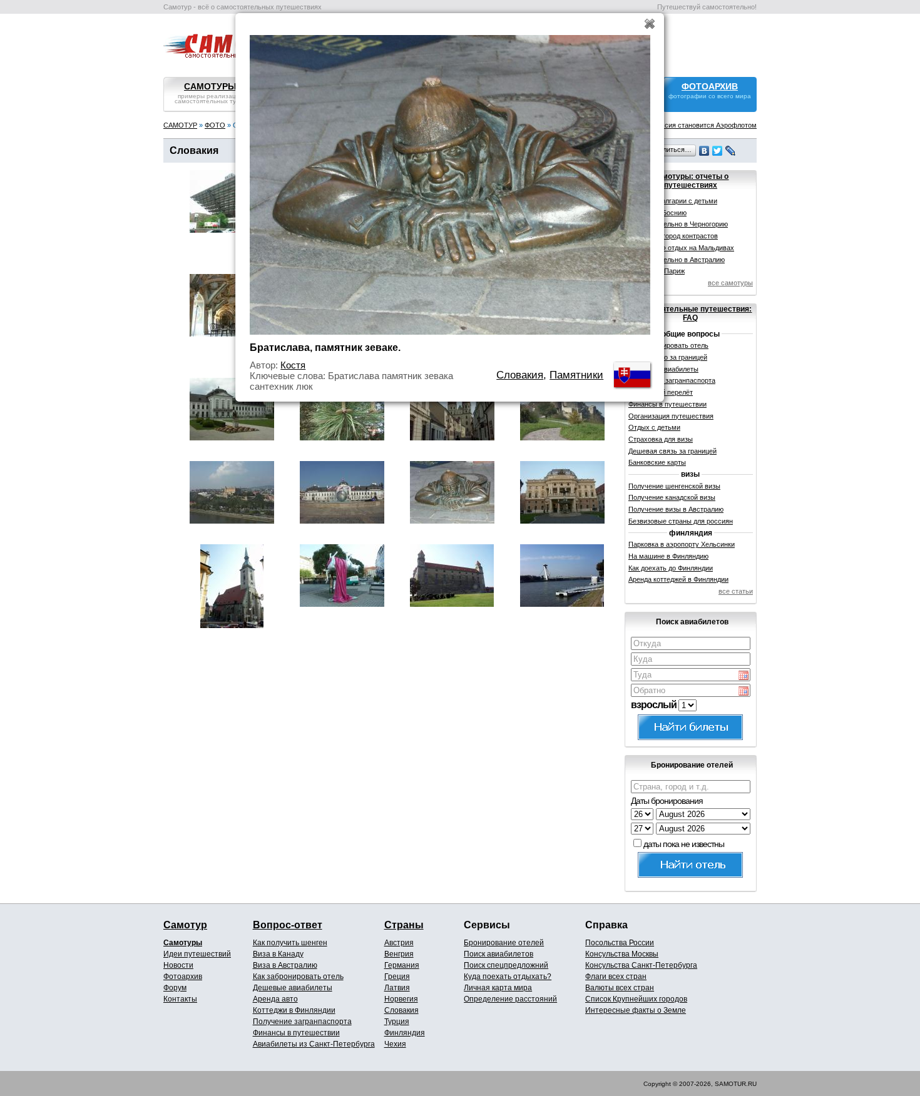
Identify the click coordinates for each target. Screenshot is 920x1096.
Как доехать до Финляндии (670, 568)
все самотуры (730, 283)
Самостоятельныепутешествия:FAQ (690, 313)
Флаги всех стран (616, 976)
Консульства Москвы (621, 954)
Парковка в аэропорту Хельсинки (681, 544)
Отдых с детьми (654, 427)
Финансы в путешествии (296, 1032)
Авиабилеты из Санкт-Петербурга (314, 1044)
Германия (401, 965)
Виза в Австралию (285, 965)
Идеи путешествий (197, 954)
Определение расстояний (510, 999)
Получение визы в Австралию (675, 509)
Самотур (185, 925)
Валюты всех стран (619, 987)
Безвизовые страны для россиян (680, 521)
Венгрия (399, 954)
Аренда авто (275, 999)
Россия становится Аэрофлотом (705, 125)
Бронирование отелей (504, 942)
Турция (396, 1021)
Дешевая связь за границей (672, 451)
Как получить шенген (290, 942)
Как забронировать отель (298, 976)
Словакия (401, 1010)
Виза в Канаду (278, 954)
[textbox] (690, 643)
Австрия (399, 942)
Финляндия (404, 1032)
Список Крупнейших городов (636, 999)
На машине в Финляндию (668, 556)
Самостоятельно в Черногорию (678, 224)
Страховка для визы (660, 439)
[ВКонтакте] (704, 151)
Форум (175, 987)
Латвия (397, 987)
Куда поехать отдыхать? (507, 976)
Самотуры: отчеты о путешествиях (690, 181)
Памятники (576, 375)
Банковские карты (657, 462)
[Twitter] (717, 151)
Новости (178, 965)
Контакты (180, 999)
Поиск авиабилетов (498, 954)
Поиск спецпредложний (506, 965)
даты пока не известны (683, 844)
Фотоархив (182, 976)
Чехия (395, 1044)
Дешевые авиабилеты (292, 987)
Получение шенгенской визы (674, 486)
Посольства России (619, 942)
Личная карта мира (498, 987)
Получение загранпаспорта (302, 1021)
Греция (397, 976)
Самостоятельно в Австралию (676, 259)
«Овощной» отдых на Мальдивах (681, 247)
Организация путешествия (670, 416)
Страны (404, 925)
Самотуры (182, 942)
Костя (292, 365)
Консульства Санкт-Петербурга (641, 965)
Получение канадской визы (671, 497)
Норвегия (401, 999)
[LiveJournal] (730, 151)
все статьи (735, 591)
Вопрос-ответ (287, 925)
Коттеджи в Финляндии (294, 1010)
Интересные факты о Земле (635, 1010)
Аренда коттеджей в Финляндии (678, 579)
